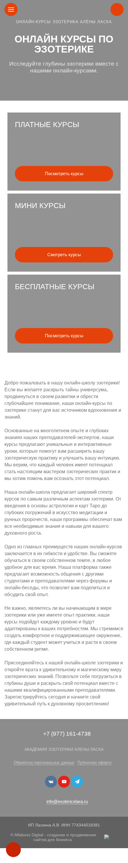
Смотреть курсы (64, 254)
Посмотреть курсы (64, 173)
